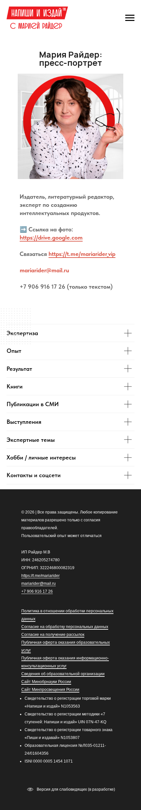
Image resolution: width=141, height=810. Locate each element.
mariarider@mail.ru (44, 270)
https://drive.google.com (51, 237)
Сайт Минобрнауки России (46, 681)
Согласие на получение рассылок (52, 634)
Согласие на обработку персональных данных (64, 626)
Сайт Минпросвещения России (50, 689)
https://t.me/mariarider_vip (82, 253)
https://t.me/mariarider (40, 575)
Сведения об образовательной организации (63, 674)
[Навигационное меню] (129, 18)
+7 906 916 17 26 (37, 591)
